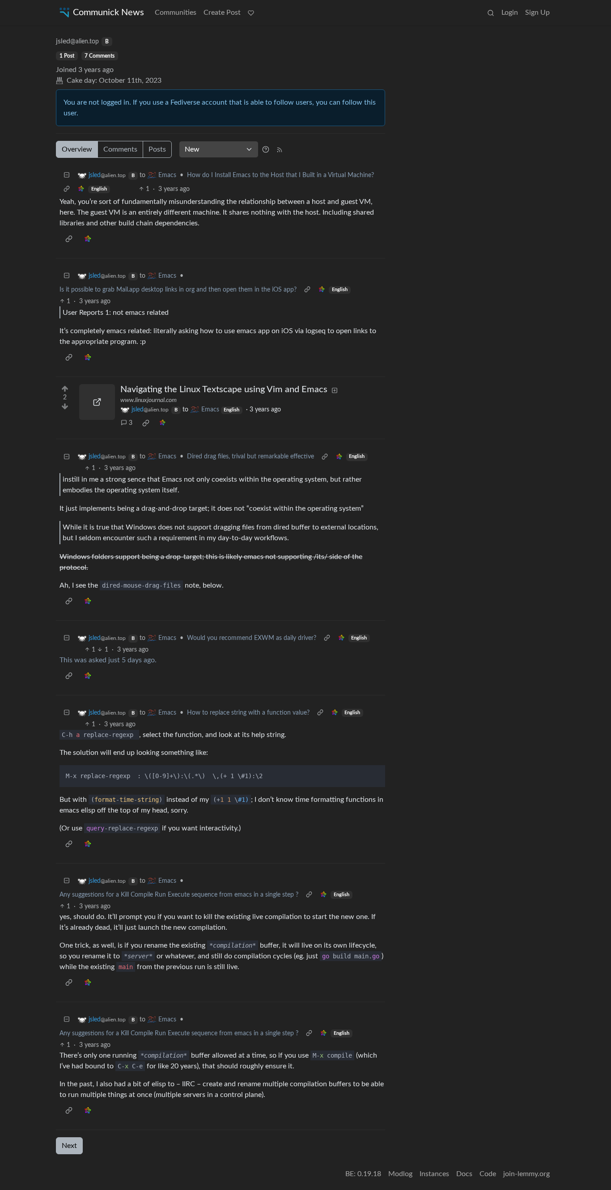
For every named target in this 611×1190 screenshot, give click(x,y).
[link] (81, 189)
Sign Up (537, 12)
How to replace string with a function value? (248, 713)
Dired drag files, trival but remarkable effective (250, 456)
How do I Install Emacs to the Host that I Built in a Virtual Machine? (280, 175)
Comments (120, 149)
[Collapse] (66, 175)
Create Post (222, 12)
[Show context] (66, 189)
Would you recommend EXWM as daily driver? (251, 638)
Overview (77, 149)
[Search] (491, 12)
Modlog (400, 1173)
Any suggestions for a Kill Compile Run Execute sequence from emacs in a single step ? (178, 895)
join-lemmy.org (526, 1173)
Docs (464, 1173)
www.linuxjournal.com (148, 400)
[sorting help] (265, 149)
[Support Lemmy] (251, 12)
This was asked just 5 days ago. (108, 660)
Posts (157, 149)
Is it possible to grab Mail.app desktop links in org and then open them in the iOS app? (178, 290)
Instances (434, 1173)
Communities (175, 12)
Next (69, 1145)
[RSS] (279, 149)
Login (509, 12)
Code (487, 1173)
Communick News (108, 12)
